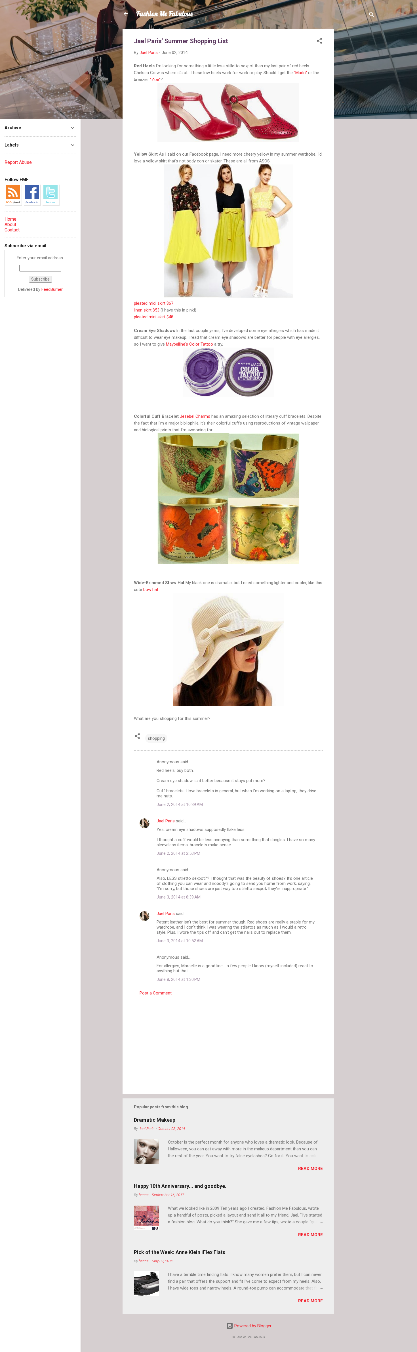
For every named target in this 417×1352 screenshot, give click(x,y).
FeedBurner (52, 289)
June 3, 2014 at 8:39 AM (179, 897)
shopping (156, 738)
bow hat (150, 589)
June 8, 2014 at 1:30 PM (178, 979)
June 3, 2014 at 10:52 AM (180, 940)
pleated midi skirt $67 (153, 303)
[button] (319, 41)
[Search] (371, 15)
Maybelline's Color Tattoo (189, 344)
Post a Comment (156, 993)
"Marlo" (300, 72)
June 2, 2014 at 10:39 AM (180, 804)
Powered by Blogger (252, 1325)
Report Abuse (18, 162)
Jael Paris (166, 821)
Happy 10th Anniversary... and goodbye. (180, 1186)
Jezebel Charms (195, 416)
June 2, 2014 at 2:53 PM (178, 853)
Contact (12, 230)
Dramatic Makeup (154, 1120)
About (10, 224)
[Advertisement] (357, 114)
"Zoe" (155, 79)
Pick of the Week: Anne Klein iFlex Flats (179, 1252)
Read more (310, 1168)
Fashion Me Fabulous (164, 13)
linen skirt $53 (146, 310)
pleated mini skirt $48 (153, 316)
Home (10, 219)
